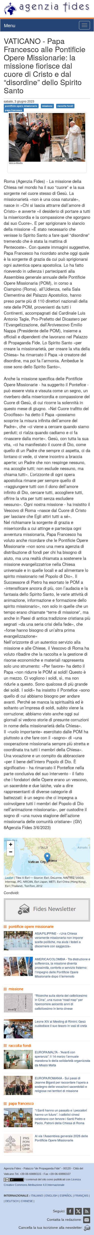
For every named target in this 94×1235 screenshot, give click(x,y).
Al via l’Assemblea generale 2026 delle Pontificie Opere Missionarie (61, 1138)
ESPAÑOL (66, 1195)
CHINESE (27, 1201)
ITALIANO (37, 1195)
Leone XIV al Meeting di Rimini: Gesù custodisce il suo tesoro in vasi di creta (61, 1023)
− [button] (10, 852)
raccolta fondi (65, 106)
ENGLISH (51, 1195)
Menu (9, 25)
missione (47, 106)
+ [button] (10, 844)
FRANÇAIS (81, 1195)
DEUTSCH (12, 1201)
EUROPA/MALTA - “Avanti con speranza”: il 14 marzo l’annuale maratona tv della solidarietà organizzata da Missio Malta (62, 1058)
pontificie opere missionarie (21, 106)
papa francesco (13, 110)
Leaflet (9, 877)
